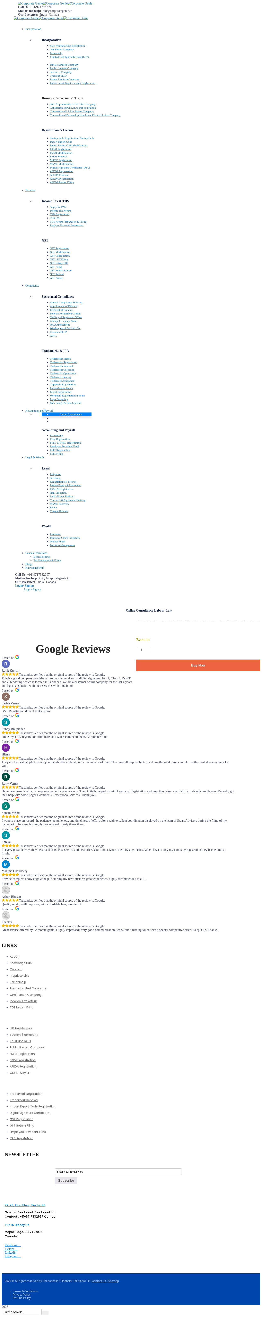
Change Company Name (63, 320)
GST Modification (60, 252)
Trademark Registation (26, 1094)
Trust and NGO (58, 75)
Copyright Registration (63, 384)
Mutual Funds (58, 541)
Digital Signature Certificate (30, 1113)
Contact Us (99, 1281)
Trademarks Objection (62, 369)
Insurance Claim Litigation (65, 537)
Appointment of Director (63, 306)
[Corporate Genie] (30, 3)
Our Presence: (28, 14)
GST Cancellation (60, 255)
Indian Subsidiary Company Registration (72, 83)
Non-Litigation (58, 492)
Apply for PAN (58, 206)
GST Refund (57, 274)
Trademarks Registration (63, 362)
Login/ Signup (24, 585)
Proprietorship (19, 976)
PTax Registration (60, 439)
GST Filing (56, 266)
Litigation (55, 474)
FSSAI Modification (61, 152)
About (14, 957)
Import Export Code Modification (68, 145)
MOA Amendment (60, 324)
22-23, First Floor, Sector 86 (25, 1205)
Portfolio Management (62, 545)
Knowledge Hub (21, 963)
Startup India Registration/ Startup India (72, 138)
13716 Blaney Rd (17, 1225)
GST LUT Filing (59, 259)
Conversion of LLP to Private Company (72, 111)
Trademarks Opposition (63, 373)
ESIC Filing (56, 453)
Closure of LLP (58, 332)
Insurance (55, 534)
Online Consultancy (71, 414)
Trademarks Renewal (61, 366)
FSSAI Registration (60, 149)
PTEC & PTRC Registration (65, 442)
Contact (16, 969)
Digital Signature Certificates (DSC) (70, 167)
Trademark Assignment (62, 380)
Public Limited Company (64, 68)
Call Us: (23, 7)
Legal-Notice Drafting (62, 496)
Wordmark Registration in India (67, 395)
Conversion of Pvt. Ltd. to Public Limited (73, 107)
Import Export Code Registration (32, 1106)
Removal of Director (61, 309)
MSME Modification (61, 163)
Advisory (55, 478)
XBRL (53, 335)
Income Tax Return (60, 210)
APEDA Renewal (59, 175)
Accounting (56, 435)
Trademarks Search (60, 358)
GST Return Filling (22, 1125)
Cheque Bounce (59, 511)
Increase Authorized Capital (65, 313)
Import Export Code (61, 141)
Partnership (56, 53)
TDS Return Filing (21, 1007)
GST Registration (59, 248)
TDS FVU (55, 218)
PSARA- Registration (61, 489)
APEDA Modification (62, 178)
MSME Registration (61, 160)
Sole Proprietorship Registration (68, 45)
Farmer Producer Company (64, 79)
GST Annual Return (61, 270)
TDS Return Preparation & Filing (68, 221)
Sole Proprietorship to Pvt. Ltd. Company (73, 104)
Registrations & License (63, 481)
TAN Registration (59, 214)
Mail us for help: (29, 11)
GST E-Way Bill (59, 263)
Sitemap (113, 1281)
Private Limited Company (64, 64)
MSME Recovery (59, 503)
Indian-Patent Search (61, 388)
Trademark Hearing (60, 377)
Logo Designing (59, 399)
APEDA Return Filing (62, 182)
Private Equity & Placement (65, 485)
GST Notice (56, 277)
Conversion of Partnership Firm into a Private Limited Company (85, 115)
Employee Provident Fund (64, 446)
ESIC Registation (21, 1138)
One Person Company (62, 49)
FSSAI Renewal (58, 156)
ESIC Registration (60, 450)
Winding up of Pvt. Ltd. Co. (65, 328)
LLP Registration (21, 1028)
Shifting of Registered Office (66, 317)
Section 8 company (24, 1035)
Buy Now (198, 665)
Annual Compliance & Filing (66, 302)
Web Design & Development (65, 402)
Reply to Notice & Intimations (67, 225)
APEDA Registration (61, 171)
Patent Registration (60, 391)
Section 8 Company (61, 72)
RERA (53, 507)
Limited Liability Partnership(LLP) (69, 56)
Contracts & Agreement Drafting (68, 500)
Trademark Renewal (24, 1100)
